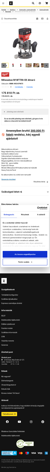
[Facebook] (7, 422)
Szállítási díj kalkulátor (9, 299)
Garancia (4, 345)
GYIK (3, 337)
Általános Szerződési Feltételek (13, 431)
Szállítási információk (9, 332)
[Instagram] (31, 422)
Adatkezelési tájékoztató (10, 320)
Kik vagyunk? (6, 376)
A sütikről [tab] (41, 215)
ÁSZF (3, 316)
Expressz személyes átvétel (11, 303)
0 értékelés (19, 87)
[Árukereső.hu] (25, 444)
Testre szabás (23, 262)
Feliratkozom (8, 414)
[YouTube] (19, 422)
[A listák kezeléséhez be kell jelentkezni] (38, 18)
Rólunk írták (5, 389)
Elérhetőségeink (7, 381)
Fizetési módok (7, 328)
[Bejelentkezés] (39, 3)
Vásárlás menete (7, 341)
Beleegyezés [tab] (9, 215)
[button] (3, 3)
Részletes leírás (39, 182)
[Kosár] (46, 3)
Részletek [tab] (25, 215)
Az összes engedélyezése (25, 254)
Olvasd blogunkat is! (8, 385)
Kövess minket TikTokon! (10, 393)
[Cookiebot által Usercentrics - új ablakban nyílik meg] (37, 208)
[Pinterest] (42, 422)
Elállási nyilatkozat (8, 324)
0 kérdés (30, 87)
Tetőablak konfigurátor (9, 295)
